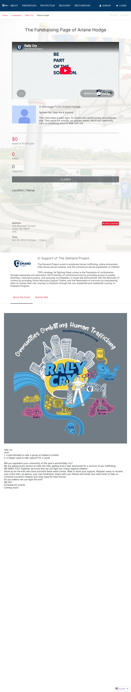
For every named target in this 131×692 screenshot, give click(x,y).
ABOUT (14, 5)
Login (122, 5)
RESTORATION (82, 5)
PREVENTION (29, 5)
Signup (106, 5)
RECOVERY (65, 5)
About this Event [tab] (21, 297)
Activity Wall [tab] (41, 297)
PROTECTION (47, 5)
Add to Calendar (111, 223)
